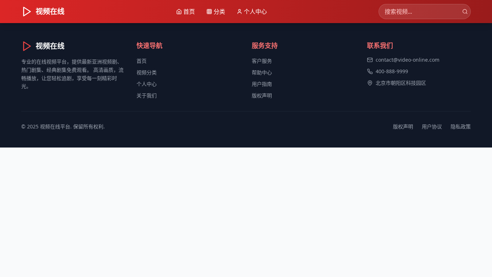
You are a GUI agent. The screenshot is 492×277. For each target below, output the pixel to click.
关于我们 (147, 95)
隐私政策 (461, 126)
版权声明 (262, 95)
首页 (142, 60)
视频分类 (147, 72)
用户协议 (432, 126)
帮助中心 (262, 72)
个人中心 (147, 83)
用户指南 (262, 83)
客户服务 (262, 60)
